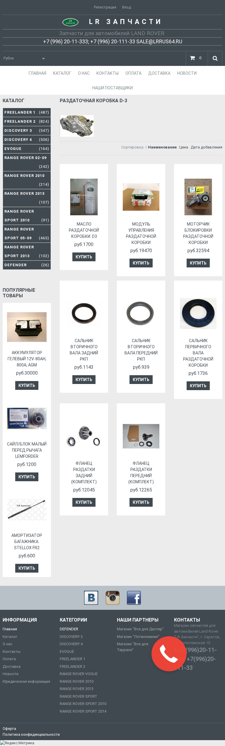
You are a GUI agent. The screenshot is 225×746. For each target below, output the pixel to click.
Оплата (9, 659)
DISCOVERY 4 (71, 644)
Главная (10, 629)
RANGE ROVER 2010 (76, 681)
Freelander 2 (26, 121)
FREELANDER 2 (72, 666)
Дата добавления (206, 147)
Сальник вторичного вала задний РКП (84, 349)
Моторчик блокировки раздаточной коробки (198, 233)
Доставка (12, 666)
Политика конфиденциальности (31, 734)
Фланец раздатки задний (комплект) (84, 472)
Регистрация (105, 7)
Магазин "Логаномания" (138, 636)
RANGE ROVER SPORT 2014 (83, 711)
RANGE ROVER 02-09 (26, 162)
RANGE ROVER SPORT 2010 (83, 703)
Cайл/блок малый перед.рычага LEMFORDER (27, 450)
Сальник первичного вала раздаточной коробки (198, 353)
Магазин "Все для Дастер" (140, 629)
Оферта (9, 728)
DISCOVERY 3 (71, 636)
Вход (126, 7)
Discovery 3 (26, 130)
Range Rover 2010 (26, 180)
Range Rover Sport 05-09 (26, 233)
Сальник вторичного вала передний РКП (141, 349)
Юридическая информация (26, 681)
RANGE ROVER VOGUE (79, 674)
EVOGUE (67, 651)
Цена (183, 147)
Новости (10, 674)
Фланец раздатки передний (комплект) (141, 472)
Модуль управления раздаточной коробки (141, 233)
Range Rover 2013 (26, 197)
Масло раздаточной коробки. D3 (84, 230)
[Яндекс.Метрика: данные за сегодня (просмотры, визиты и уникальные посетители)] (17, 743)
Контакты (12, 651)
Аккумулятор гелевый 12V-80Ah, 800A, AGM (27, 358)
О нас (7, 644)
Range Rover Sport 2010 (26, 215)
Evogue (26, 148)
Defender (26, 265)
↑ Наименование (161, 147)
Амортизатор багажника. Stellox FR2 (26, 541)
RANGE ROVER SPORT (78, 696)
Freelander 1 (26, 112)
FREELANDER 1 (72, 659)
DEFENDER (69, 629)
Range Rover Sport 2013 (26, 251)
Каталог (10, 636)
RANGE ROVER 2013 (76, 689)
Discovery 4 (26, 139)
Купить (26, 385)
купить (84, 257)
